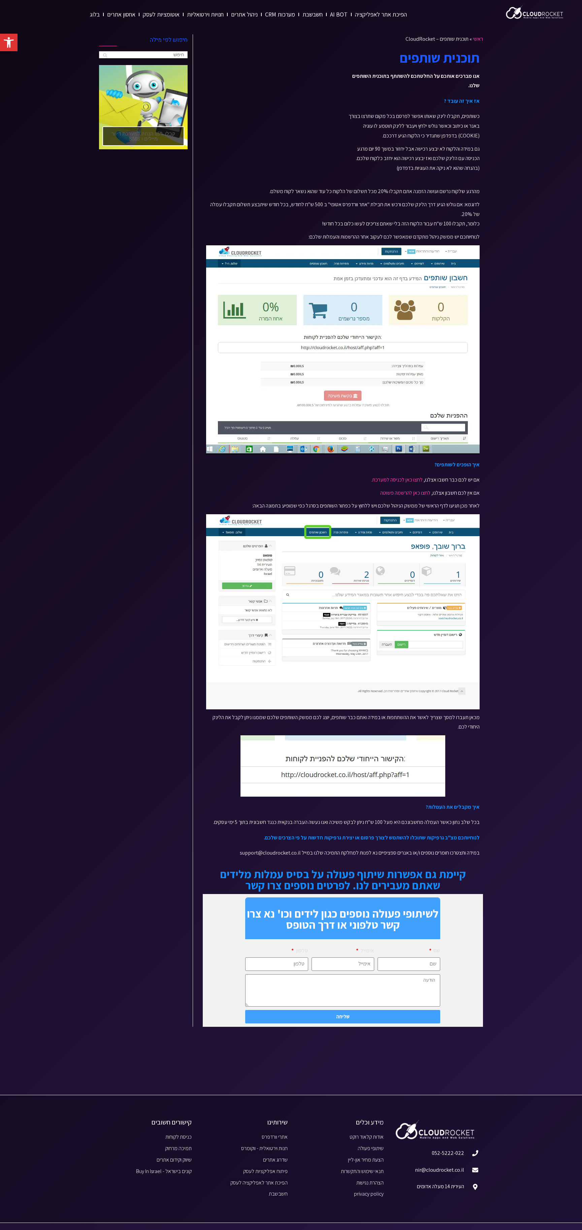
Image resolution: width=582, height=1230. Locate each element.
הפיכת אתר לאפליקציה (381, 14)
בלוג (95, 14)
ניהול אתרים (244, 14)
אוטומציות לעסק (161, 14)
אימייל (366, 950)
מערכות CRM (280, 14)
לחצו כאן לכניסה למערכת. (397, 479)
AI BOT (339, 14)
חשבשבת (312, 14)
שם (436, 950)
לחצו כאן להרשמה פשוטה (404, 492)
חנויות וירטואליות (205, 14)
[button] (9, 42)
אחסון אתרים (121, 14)
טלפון (301, 950)
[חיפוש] (105, 55)
